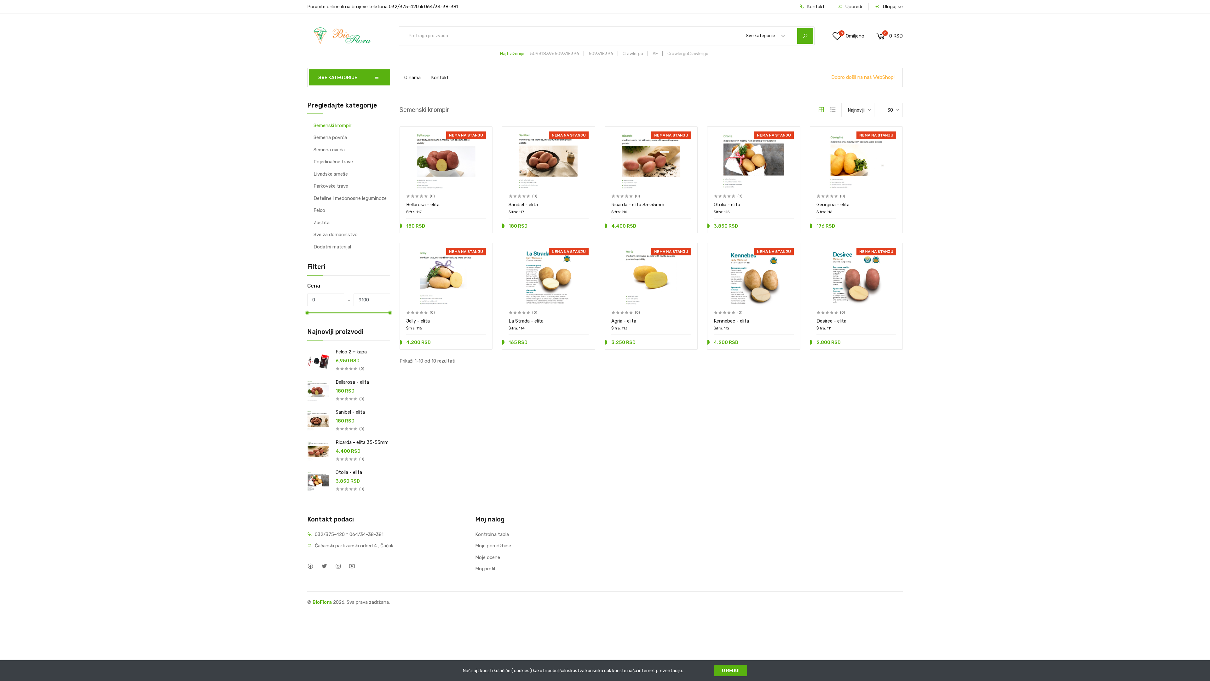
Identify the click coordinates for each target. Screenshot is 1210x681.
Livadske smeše (331, 174)
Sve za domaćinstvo (336, 234)
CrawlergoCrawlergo (687, 53)
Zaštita (322, 222)
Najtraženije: (512, 53)
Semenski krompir (332, 125)
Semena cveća (329, 150)
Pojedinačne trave (333, 162)
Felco (319, 210)
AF (655, 53)
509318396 (601, 53)
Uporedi (853, 6)
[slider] (307, 313)
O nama (412, 77)
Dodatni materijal (332, 247)
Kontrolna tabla (492, 534)
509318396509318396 (554, 53)
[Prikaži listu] (833, 110)
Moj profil (485, 569)
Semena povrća (330, 137)
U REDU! (731, 670)
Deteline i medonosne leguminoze (350, 198)
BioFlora (322, 602)
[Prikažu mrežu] (821, 110)
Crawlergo (633, 53)
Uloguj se (892, 6)
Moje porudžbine (493, 546)
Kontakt (815, 6)
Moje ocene (487, 557)
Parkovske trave (331, 186)
